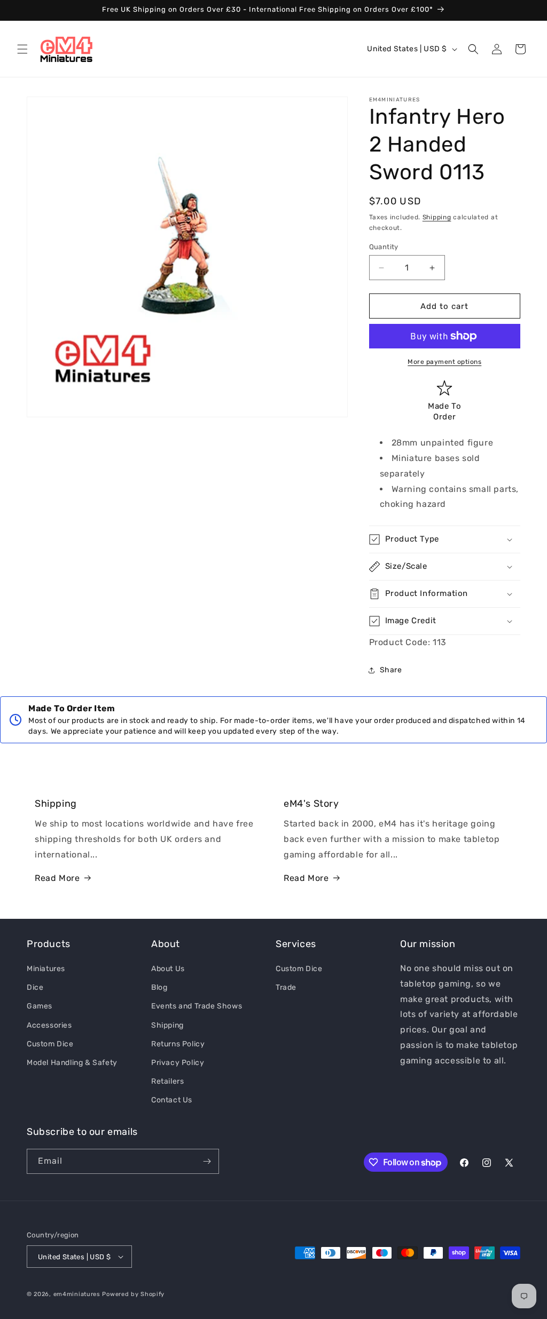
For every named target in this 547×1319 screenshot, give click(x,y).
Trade (286, 987)
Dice (35, 987)
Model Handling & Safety (72, 1062)
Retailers (167, 1081)
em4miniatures (76, 1294)
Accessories (49, 1025)
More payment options (444, 361)
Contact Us (171, 1100)
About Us (168, 968)
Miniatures (46, 968)
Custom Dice (50, 1043)
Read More (57, 878)
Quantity (383, 247)
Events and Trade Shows (196, 1006)
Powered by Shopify (133, 1294)
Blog (159, 987)
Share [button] (391, 669)
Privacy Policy (177, 1062)
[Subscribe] (206, 1161)
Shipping (437, 217)
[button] (22, 49)
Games (39, 1006)
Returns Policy (178, 1043)
